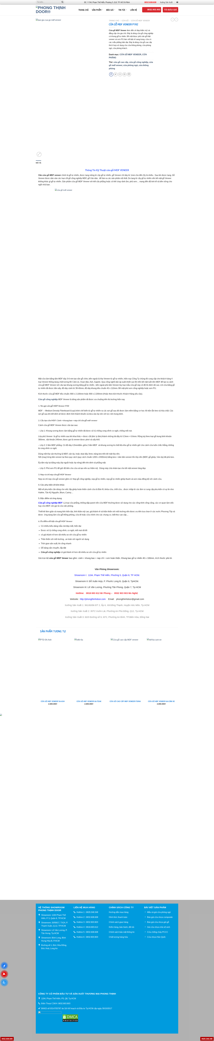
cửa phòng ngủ (130, 65)
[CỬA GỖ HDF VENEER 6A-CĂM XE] (161, 667)
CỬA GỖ (125, 21)
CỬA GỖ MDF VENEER (140, 21)
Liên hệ (133, 9)
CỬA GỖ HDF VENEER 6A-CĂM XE (161, 701)
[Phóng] (39, 154)
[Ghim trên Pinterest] (124, 74)
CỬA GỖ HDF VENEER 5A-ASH (53, 701)
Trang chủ (114, 21)
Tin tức (121, 9)
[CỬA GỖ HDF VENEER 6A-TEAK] (89, 667)
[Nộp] (62, 2)
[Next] (178, 674)
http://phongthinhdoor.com (93, 599)
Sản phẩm (96, 9)
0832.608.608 (150, 2)
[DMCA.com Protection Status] (70, 1018)
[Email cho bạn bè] (120, 74)
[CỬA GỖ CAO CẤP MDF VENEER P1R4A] (125, 667)
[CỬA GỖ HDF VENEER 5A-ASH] (53, 667)
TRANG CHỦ (83, 9)
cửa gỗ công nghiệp (138, 62)
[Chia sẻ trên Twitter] (116, 74)
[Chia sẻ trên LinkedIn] (129, 74)
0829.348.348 (206, 1039)
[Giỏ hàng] (177, 2)
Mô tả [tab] (38, 163)
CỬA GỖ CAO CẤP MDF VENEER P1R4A (125, 701)
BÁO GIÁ (109, 9)
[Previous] (36, 674)
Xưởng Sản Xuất (166, 2)
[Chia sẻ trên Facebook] (111, 74)
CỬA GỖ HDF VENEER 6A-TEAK (89, 701)
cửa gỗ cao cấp (121, 62)
